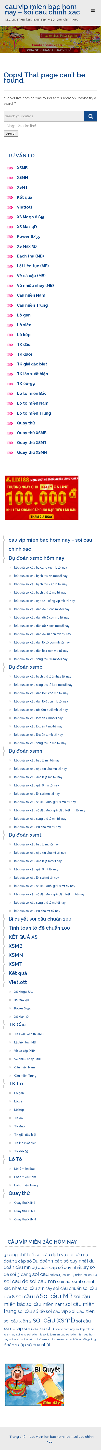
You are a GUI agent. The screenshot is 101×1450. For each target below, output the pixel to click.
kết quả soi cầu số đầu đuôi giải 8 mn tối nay (45, 800)
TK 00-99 (26, 383)
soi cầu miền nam (45, 1304)
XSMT (22, 187)
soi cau (40, 1274)
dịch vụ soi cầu (66, 1254)
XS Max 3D (27, 246)
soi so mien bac (59, 1339)
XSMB (22, 167)
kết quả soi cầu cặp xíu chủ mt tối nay (40, 851)
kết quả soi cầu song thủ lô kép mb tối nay (43, 683)
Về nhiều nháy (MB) (35, 285)
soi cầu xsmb (54, 1320)
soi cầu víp (57, 1311)
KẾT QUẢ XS (23, 937)
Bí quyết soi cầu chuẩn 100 (40, 919)
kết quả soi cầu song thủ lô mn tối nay (40, 817)
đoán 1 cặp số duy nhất (27, 1344)
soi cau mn (42, 1281)
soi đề (74, 1339)
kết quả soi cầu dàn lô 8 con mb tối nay (41, 691)
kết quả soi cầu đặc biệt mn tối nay (38, 775)
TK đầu (23, 344)
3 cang (11, 1254)
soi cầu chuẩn (67, 1288)
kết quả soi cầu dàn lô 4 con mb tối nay (41, 649)
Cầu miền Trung (32, 305)
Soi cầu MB (56, 1296)
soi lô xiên (27, 1339)
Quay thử (26, 423)
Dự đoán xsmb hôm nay (36, 558)
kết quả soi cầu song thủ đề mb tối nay (41, 657)
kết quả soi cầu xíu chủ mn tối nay (37, 825)
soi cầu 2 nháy (37, 1288)
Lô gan (24, 315)
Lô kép (24, 334)
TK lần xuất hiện (32, 374)
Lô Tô (15, 1159)
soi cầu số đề (31, 1311)
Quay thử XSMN (32, 452)
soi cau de (16, 1281)
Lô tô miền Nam (33, 403)
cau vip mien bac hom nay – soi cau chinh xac (42, 9)
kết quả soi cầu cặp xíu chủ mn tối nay (40, 767)
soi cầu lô (27, 1296)
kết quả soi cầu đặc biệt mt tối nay (38, 859)
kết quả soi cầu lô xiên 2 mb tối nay (38, 716)
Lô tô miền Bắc (32, 393)
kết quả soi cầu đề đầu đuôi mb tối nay (41, 708)
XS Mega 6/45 (30, 217)
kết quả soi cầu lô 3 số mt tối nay (36, 876)
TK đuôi (24, 354)
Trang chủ (17, 1436)
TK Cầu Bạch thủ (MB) (29, 1032)
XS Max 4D (27, 226)
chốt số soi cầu (34, 1254)
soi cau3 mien (73, 1275)
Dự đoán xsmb (25, 667)
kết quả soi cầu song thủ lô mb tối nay (40, 741)
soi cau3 (56, 1275)
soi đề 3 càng (87, 1339)
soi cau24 (90, 1275)
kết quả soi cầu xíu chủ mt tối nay (37, 909)
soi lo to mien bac (54, 1334)
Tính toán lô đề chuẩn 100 (39, 928)
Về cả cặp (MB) (31, 275)
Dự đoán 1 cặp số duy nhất (60, 1260)
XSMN (22, 177)
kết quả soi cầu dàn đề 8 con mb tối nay (42, 624)
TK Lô (16, 1084)
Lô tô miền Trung (34, 413)
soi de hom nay (65, 1329)
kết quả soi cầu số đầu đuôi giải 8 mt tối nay (44, 884)
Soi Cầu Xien (82, 1311)
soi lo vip (14, 1339)
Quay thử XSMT (32, 442)
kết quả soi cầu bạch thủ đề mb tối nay (41, 574)
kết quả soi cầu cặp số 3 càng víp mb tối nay (44, 599)
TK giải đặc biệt (32, 364)
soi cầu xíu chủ (39, 1328)
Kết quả (24, 197)
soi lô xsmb (42, 1339)
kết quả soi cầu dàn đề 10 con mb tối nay (42, 632)
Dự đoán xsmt (25, 835)
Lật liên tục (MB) (33, 266)
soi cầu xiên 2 (18, 1320)
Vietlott (24, 207)
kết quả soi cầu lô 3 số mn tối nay (37, 792)
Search (11, 133)
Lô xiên (24, 325)
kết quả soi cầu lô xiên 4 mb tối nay (38, 733)
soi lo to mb (34, 1334)
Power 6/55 (28, 236)
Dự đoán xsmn (25, 751)
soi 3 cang (20, 1274)
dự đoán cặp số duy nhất (57, 1267)
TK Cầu (17, 1025)
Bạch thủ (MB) (30, 256)
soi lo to (21, 1334)
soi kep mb (83, 1329)
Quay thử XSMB (32, 433)
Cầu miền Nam (31, 295)
